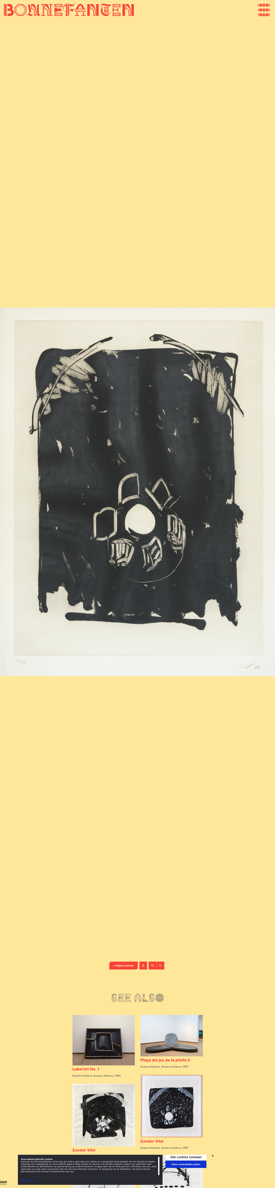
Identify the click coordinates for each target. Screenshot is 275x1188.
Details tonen (27, 1180)
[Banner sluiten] (213, 1156)
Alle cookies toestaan (186, 1157)
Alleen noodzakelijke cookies (185, 1164)
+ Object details (123, 965)
